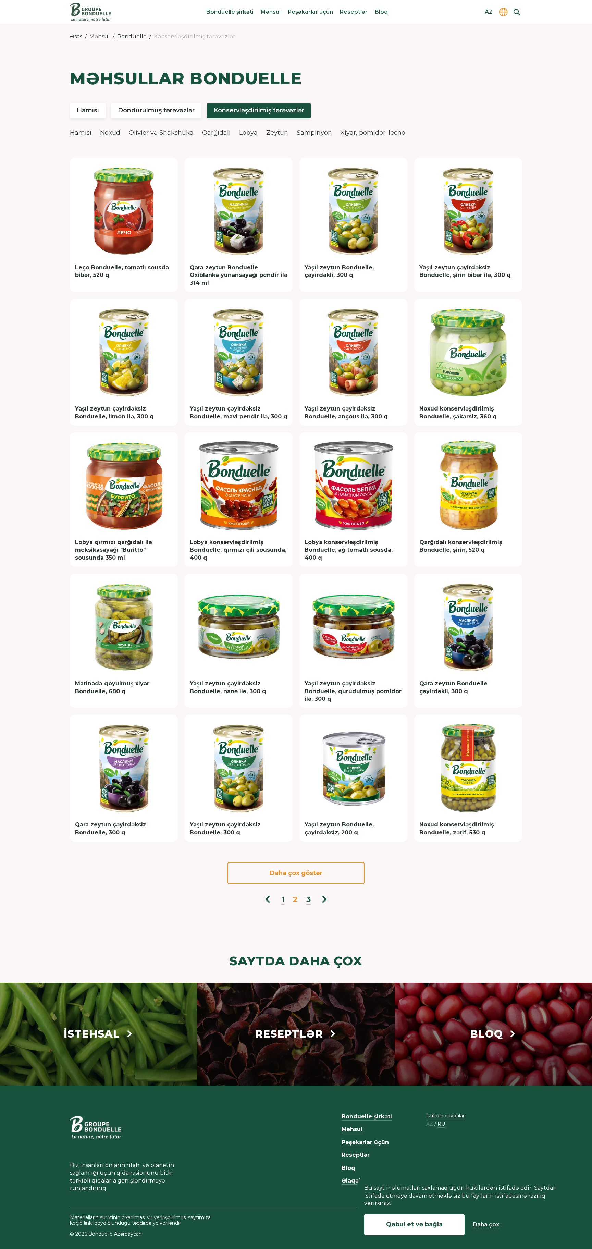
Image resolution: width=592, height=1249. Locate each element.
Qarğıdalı (216, 132)
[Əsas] (90, 12)
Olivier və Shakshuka (161, 132)
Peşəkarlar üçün (310, 12)
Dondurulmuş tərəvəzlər (156, 110)
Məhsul (271, 12)
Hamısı (88, 110)
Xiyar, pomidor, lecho (373, 132)
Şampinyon (314, 132)
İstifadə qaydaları (446, 1116)
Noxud (110, 132)
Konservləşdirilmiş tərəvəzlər (258, 110)
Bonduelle (132, 36)
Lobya (248, 132)
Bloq (381, 12)
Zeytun (277, 132)
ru (441, 1124)
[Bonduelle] (95, 1127)
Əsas (76, 36)
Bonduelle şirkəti (230, 12)
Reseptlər (354, 12)
